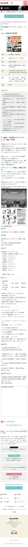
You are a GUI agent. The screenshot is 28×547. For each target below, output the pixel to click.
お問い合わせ (11, 509)
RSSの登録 (4, 509)
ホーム (4, 11)
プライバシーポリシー (14, 540)
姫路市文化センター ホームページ (13, 128)
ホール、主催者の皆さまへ (10, 506)
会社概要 (14, 512)
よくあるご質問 (20, 506)
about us (14, 526)
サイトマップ (23, 509)
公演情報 (8, 11)
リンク (17, 509)
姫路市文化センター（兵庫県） (16, 58)
